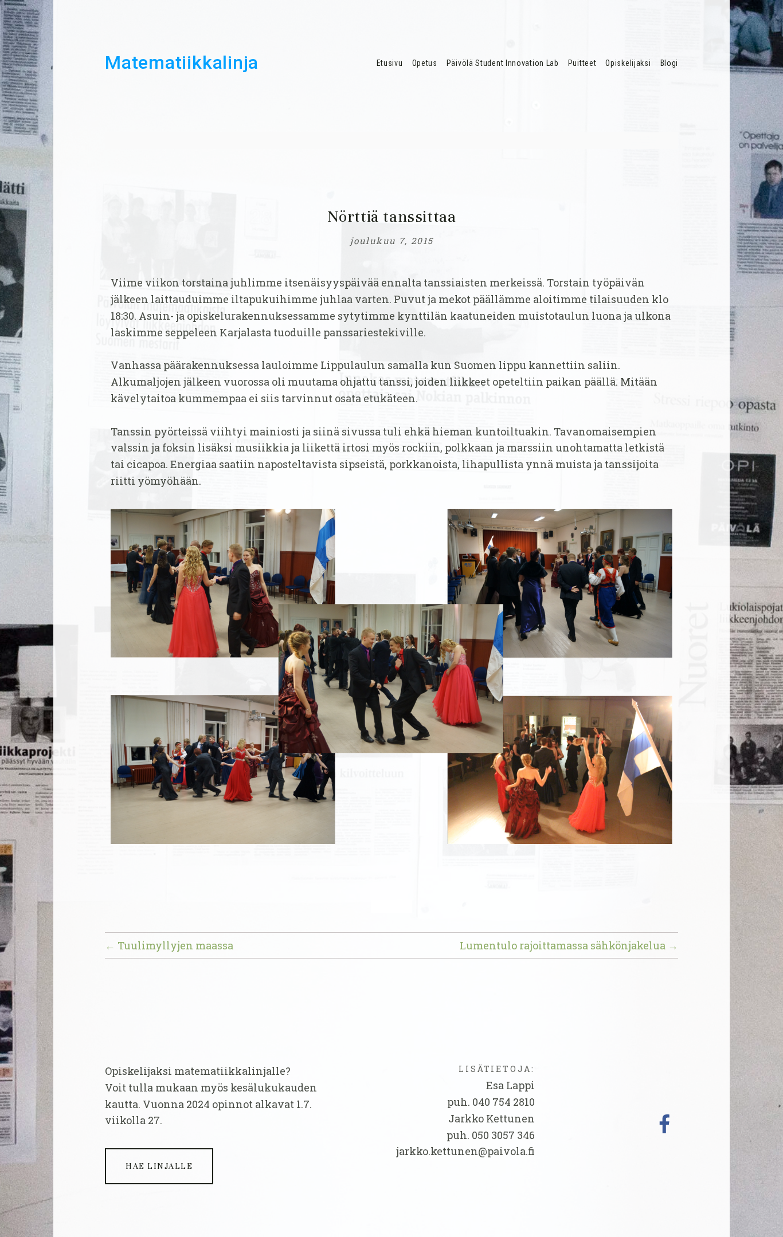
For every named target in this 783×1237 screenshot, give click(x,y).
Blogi (669, 63)
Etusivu (390, 63)
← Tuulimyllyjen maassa (169, 945)
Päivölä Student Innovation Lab (503, 63)
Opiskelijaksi (628, 63)
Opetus (424, 63)
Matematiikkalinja (182, 62)
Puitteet (582, 63)
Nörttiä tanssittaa (391, 216)
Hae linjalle (159, 1166)
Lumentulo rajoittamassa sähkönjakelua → (569, 945)
